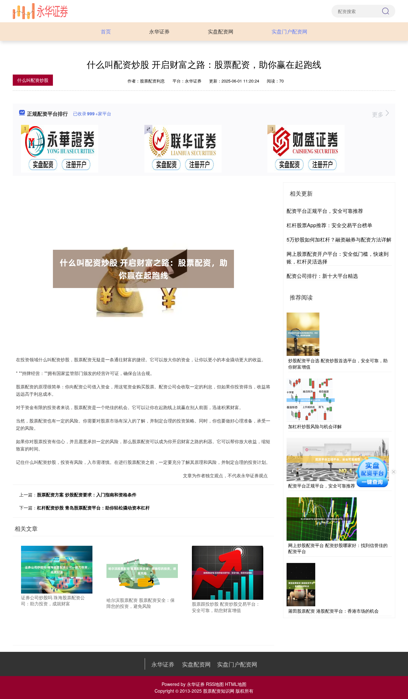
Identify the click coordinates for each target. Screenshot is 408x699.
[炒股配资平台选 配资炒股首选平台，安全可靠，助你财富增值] (303, 333)
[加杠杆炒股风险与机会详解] (311, 399)
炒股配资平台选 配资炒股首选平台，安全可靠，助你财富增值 (338, 363)
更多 (378, 114)
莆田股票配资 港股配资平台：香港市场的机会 (333, 611)
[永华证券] (40, 10)
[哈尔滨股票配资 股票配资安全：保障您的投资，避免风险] (142, 570)
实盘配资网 (220, 31)
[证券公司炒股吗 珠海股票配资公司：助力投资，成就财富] (56, 569)
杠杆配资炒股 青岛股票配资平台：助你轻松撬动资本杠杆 (93, 507)
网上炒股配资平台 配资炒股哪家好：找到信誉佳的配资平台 (338, 548)
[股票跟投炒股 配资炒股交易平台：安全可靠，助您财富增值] (227, 572)
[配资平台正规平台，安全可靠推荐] (338, 459)
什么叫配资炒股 (32, 80)
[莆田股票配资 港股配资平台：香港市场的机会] (301, 584)
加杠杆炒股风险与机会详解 (315, 426)
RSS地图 (215, 684)
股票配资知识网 (218, 691)
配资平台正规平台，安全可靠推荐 (325, 210)
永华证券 (159, 31)
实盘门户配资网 (289, 31)
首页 (106, 31)
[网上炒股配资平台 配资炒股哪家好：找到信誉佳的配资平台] (322, 518)
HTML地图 (235, 684)
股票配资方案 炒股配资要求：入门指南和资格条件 (86, 494)
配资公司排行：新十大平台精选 (322, 275)
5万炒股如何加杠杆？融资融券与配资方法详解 (339, 239)
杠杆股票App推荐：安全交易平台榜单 (329, 225)
